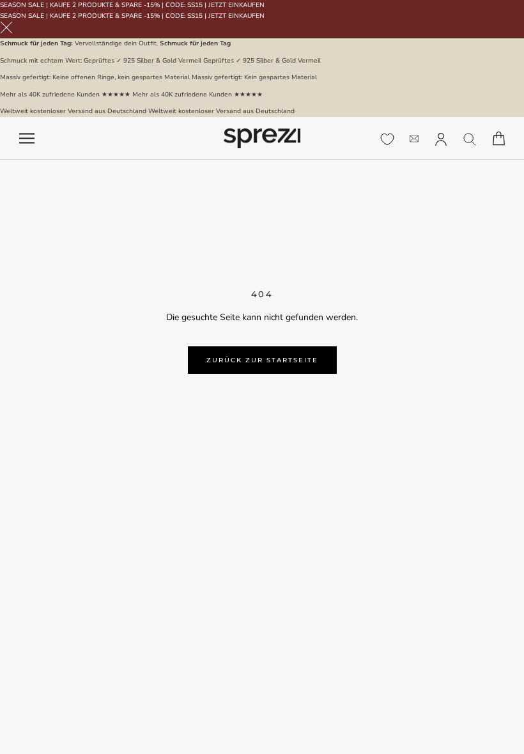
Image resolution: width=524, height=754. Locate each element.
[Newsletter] (414, 138)
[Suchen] (470, 138)
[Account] (441, 138)
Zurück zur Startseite (262, 360)
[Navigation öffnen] (27, 138)
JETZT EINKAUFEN (236, 5)
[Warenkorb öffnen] (499, 138)
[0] (387, 139)
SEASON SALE (22, 5)
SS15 (195, 5)
